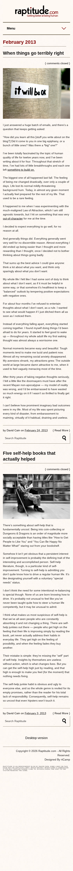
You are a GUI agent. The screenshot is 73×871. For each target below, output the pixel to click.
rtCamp (65, 759)
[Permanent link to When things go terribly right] (36, 93)
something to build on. (21, 169)
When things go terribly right (33, 53)
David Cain (13, 430)
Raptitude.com (36, 11)
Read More (61, 430)
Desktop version (36, 738)
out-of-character (13, 218)
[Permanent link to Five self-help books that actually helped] (36, 496)
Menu (11, 28)
